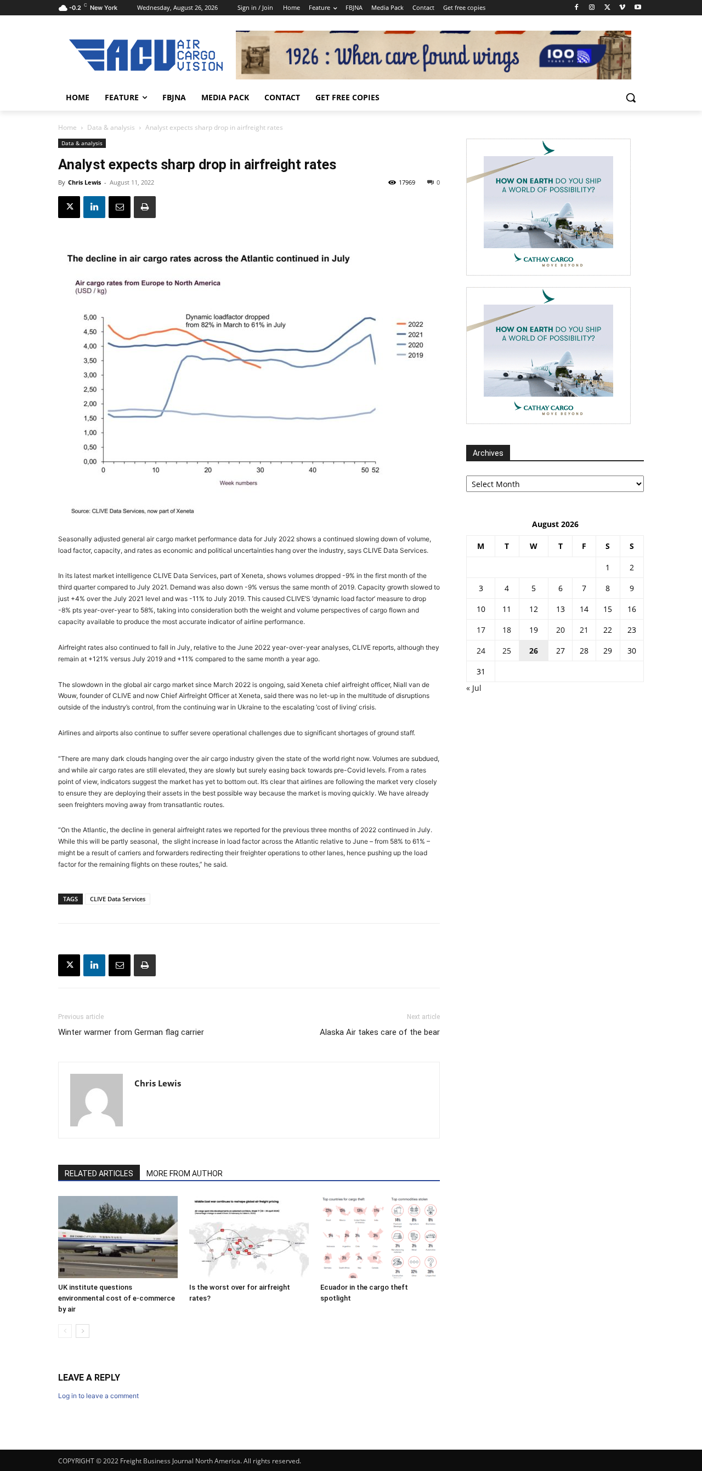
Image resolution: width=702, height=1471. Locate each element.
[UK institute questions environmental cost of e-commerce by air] (118, 1237)
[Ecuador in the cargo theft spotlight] (380, 1237)
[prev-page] (65, 1331)
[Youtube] (637, 8)
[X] (607, 8)
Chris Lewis (84, 182)
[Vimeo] (622, 8)
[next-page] (82, 1331)
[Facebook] (576, 8)
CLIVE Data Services (117, 899)
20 (560, 630)
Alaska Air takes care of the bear (380, 1032)
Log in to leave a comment (98, 1396)
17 (481, 630)
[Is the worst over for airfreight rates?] (249, 1237)
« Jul (474, 688)
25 (506, 650)
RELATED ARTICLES (99, 1173)
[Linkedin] (94, 207)
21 (584, 630)
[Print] (145, 207)
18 (506, 630)
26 (533, 650)
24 (481, 650)
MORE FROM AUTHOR (184, 1173)
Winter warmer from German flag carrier (131, 1032)
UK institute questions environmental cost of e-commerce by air (116, 1298)
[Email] (120, 207)
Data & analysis (111, 127)
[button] (631, 97)
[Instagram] (592, 8)
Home (67, 127)
